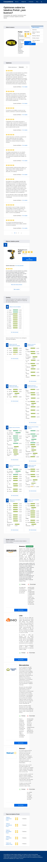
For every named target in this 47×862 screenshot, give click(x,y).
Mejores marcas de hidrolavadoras (31, 345)
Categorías (23, 1)
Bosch (9, 324)
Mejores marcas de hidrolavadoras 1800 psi (13, 386)
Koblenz (27, 355)
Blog (37, 1)
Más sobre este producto (16, 284)
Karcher (27, 370)
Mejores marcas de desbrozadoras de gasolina (14, 345)
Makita (9, 320)
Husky (10, 354)
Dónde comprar (35, 38)
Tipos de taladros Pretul (36, 41)
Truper (9, 310)
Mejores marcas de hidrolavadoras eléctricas (33, 386)
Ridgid (9, 322)
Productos (31, 1)
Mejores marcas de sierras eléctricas (14, 466)
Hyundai (10, 352)
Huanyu (10, 491)
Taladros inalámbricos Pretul (8, 819)
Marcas (16, 1)
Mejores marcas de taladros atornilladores (14, 500)
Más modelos (17, 289)
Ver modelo (24, 86)
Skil (9, 450)
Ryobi (9, 316)
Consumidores (8, 1)
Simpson (28, 377)
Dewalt (9, 328)
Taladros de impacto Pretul (9, 843)
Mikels (28, 351)
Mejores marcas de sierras (14, 427)
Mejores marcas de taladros (15, 306)
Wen (10, 489)
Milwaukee (28, 451)
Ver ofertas (30, 43)
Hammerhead (10, 448)
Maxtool (27, 415)
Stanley (10, 312)
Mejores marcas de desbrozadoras (32, 466)
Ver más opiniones (19, 265)
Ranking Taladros (36, 35)
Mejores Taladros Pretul (36, 32)
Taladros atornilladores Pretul (9, 825)
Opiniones (34, 29)
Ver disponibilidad (29, 259)
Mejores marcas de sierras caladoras (33, 427)
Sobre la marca (35, 27)
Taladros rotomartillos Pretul (8, 838)
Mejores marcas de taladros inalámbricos (33, 500)
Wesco (28, 456)
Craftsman (10, 314)
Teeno (9, 318)
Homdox (27, 418)
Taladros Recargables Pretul (8, 831)
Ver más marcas (14, 332)
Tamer (28, 363)
